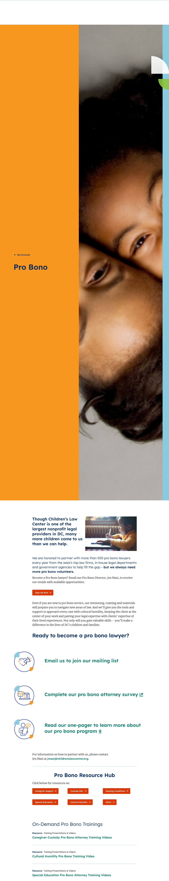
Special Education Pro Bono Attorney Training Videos (71, 875)
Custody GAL (77, 791)
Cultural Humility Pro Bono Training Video (63, 856)
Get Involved (23, 255)
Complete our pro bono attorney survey (91, 694)
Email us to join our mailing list (81, 661)
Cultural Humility (79, 802)
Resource (37, 833)
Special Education (44, 802)
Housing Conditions (115, 791)
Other (108, 802)
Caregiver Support (44, 791)
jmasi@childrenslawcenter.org (67, 758)
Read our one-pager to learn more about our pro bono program (93, 728)
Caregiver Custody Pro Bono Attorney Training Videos (72, 837)
